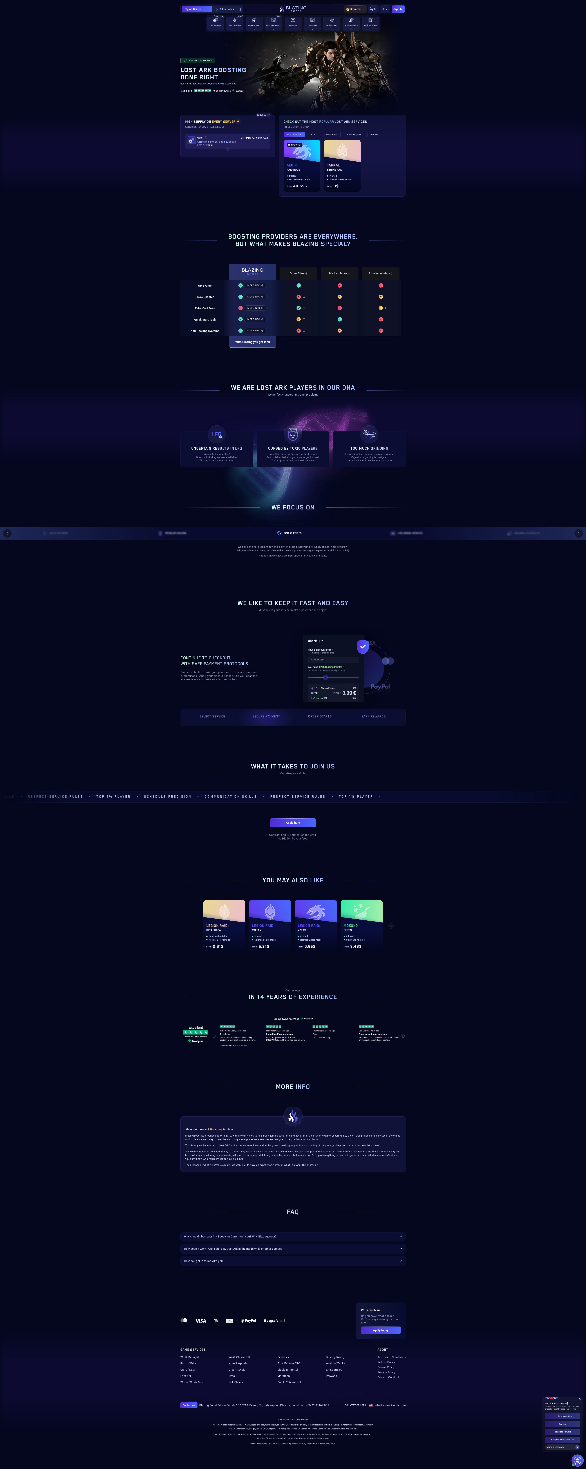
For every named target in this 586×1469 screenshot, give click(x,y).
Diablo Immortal (287, 1369)
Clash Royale (237, 1369)
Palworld (331, 1376)
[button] (228, 141)
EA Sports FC (334, 1369)
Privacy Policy (386, 1372)
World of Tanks (335, 1363)
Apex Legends (238, 1363)
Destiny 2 (283, 1357)
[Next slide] (578, 533)
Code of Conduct (388, 1377)
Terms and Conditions (392, 1357)
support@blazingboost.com (287, 1405)
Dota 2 (233, 1376)
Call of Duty (187, 1369)
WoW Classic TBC (240, 1357)
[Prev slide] (7, 533)
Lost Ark (185, 1376)
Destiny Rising (335, 1357)
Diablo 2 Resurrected (290, 1382)
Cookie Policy (386, 1367)
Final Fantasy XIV (288, 1363)
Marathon (283, 1376)
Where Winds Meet (192, 1382)
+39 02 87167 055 (317, 1405)
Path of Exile (188, 1363)
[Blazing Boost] (293, 9)
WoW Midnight (189, 1357)
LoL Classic (236, 1382)
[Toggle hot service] (228, 149)
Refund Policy (386, 1362)
